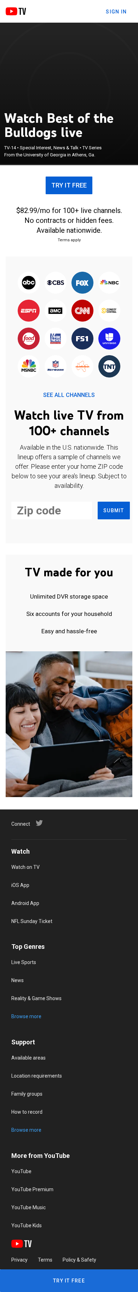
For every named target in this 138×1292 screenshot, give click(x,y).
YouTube (21, 1171)
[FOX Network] (82, 283)
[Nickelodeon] (82, 367)
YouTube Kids (26, 1225)
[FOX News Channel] (55, 339)
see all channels (69, 395)
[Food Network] (28, 339)
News (17, 980)
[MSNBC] (28, 367)
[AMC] (55, 311)
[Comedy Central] (109, 311)
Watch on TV (25, 867)
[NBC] (109, 283)
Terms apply (69, 240)
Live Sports (23, 962)
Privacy (19, 1260)
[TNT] (109, 367)
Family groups (26, 1094)
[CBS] (55, 283)
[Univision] (109, 339)
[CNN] (82, 311)
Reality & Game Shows (36, 998)
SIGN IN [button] (116, 12)
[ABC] (28, 283)
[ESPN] (28, 311)
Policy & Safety (79, 1260)
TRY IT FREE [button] (69, 185)
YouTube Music (28, 1207)
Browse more (26, 1016)
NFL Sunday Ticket (31, 921)
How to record (26, 1112)
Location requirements (36, 1076)
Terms (45, 1260)
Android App (25, 903)
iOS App (20, 885)
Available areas (28, 1058)
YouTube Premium (32, 1189)
